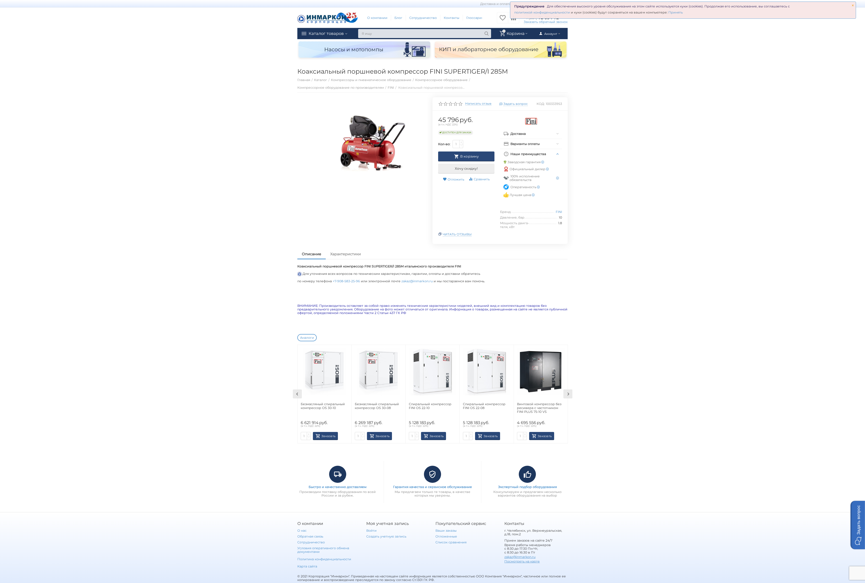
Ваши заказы (446, 531)
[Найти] (486, 33)
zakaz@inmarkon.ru (416, 281)
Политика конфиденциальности (324, 559)
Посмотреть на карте (522, 561)
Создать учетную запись (386, 536)
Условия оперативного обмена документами (323, 550)
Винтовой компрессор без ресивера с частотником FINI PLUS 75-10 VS (539, 408)
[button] (858, 525)
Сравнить (482, 179)
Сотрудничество (423, 18)
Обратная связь (310, 536)
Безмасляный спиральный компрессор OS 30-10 (323, 406)
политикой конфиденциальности (542, 12)
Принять (675, 12)
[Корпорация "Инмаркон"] (327, 18)
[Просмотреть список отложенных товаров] (502, 20)
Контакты (451, 18)
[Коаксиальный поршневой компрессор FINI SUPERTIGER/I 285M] (370, 143)
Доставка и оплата (495, 4)
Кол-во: (444, 144)
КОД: (541, 104)
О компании (377, 18)
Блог (398, 18)
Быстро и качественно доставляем (337, 487)
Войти (371, 531)
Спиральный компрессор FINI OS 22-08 (484, 406)
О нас (302, 531)
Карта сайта (307, 566)
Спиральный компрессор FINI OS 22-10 (430, 406)
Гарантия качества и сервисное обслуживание (432, 487)
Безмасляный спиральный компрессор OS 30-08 (377, 406)
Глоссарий (475, 18)
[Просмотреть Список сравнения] (513, 20)
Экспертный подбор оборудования (527, 487)
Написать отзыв (478, 104)
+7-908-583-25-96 (347, 281)
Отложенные (446, 536)
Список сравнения (451, 542)
